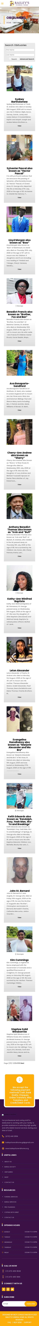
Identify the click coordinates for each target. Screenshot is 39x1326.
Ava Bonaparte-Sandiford (19, 385)
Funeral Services (11, 1197)
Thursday (7, 1247)
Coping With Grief (11, 1212)
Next (22, 1063)
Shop (6, 1177)
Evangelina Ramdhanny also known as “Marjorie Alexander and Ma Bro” (19, 745)
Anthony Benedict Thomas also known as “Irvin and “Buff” (19, 529)
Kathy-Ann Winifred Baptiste (19, 600)
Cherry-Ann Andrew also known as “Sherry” (19, 455)
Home (8, 22)
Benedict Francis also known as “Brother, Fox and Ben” (19, 314)
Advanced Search (27, 59)
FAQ (9, 1322)
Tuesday (7, 1237)
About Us (7, 1162)
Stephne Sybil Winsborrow (19, 1030)
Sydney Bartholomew (19, 100)
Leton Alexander (19, 670)
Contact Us (9, 1182)
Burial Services (10, 1202)
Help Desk (17, 1322)
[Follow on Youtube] (12, 1289)
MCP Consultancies (22, 1315)
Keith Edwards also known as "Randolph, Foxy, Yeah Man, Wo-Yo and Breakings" (19, 820)
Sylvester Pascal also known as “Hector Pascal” (19, 171)
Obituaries (8, 1172)
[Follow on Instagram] (8, 1289)
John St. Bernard (20, 891)
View (19, 126)
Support (27, 1322)
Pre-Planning (9, 1207)
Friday (6, 1252)
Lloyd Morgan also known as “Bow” (20, 241)
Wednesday (8, 1242)
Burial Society (10, 1167)
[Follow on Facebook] (3, 1289)
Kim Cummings (19, 960)
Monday (7, 1232)
